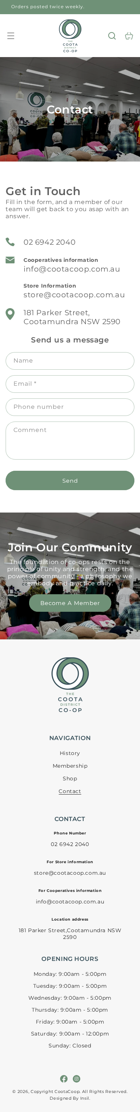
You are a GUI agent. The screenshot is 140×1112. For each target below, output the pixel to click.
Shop (70, 778)
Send (70, 480)
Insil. (85, 1098)
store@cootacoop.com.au (74, 294)
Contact (70, 791)
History (70, 753)
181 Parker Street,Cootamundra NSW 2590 (70, 933)
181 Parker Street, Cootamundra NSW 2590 (72, 317)
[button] (11, 36)
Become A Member (70, 603)
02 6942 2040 (49, 242)
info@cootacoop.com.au (72, 268)
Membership (70, 765)
